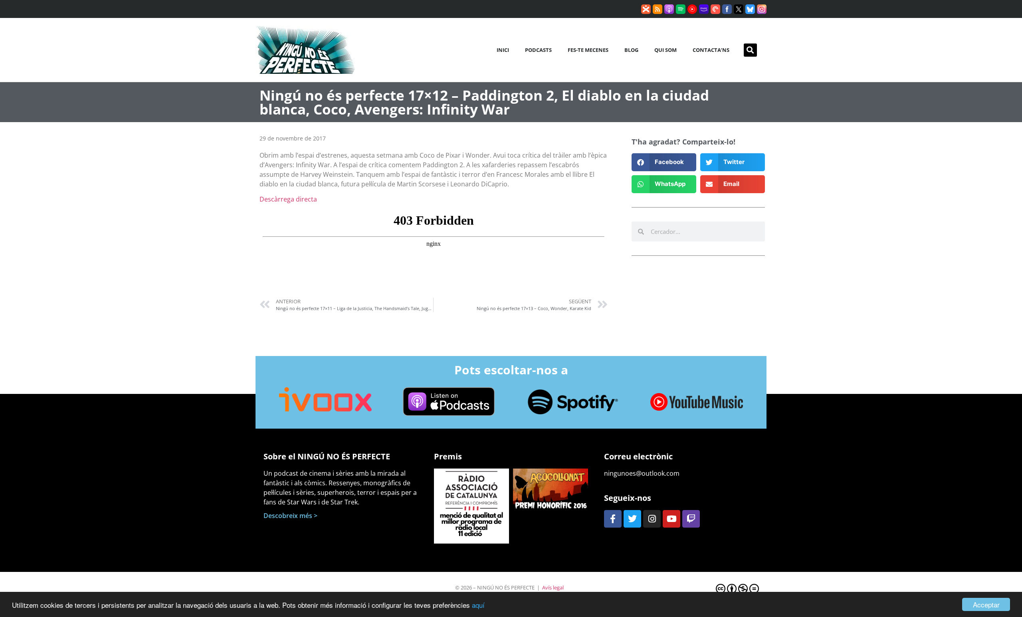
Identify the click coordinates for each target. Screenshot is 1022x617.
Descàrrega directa (288, 199)
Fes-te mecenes (588, 49)
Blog (631, 49)
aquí (478, 605)
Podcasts (538, 49)
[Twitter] (632, 519)
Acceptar (986, 604)
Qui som (665, 49)
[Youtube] (671, 519)
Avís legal (553, 587)
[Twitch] (691, 519)
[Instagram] (652, 519)
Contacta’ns (711, 49)
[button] (750, 50)
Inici (503, 49)
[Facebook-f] (613, 519)
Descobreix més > (290, 515)
